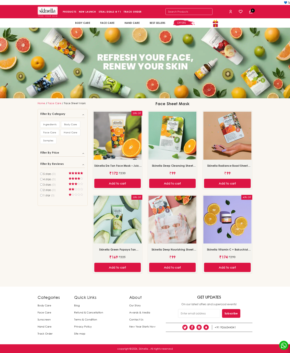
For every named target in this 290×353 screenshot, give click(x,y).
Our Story (135, 305)
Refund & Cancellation (88, 312)
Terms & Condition (85, 319)
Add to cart (117, 183)
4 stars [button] (49, 179)
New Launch (87, 11)
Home (41, 103)
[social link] (185, 327)
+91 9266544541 (225, 327)
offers (181, 22)
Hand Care (132, 22)
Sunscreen (44, 319)
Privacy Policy (83, 326)
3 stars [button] (49, 184)
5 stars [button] (49, 174)
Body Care (82, 22)
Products (69, 11)
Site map (79, 333)
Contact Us (136, 319)
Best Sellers (157, 22)
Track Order (133, 11)
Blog (77, 305)
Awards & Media (139, 312)
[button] (50, 124)
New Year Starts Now (142, 326)
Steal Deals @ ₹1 (110, 11)
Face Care (107, 22)
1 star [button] (49, 195)
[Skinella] (48, 11)
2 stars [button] (49, 190)
